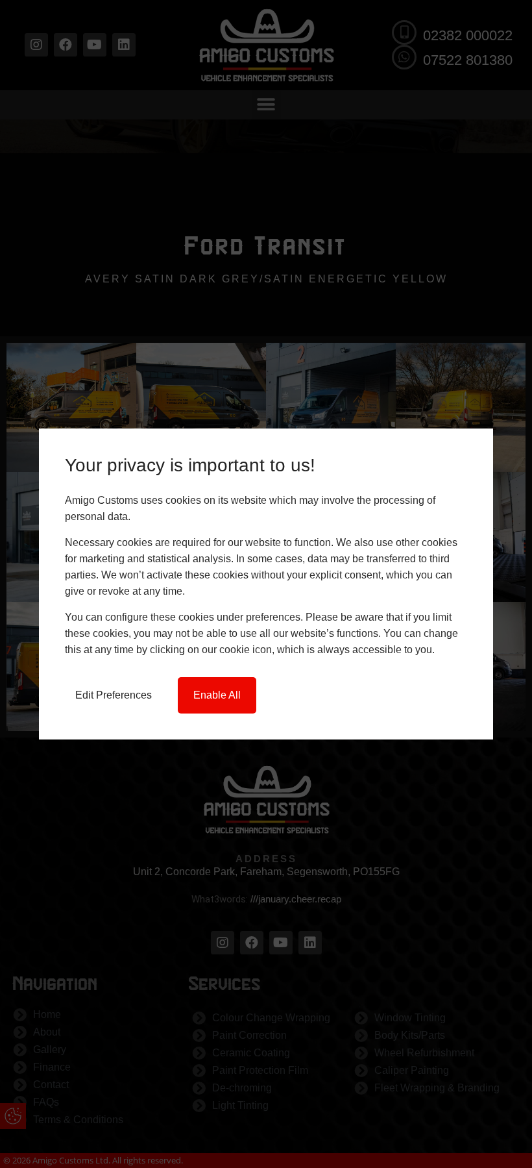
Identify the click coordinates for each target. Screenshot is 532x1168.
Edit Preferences (113, 695)
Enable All (217, 695)
